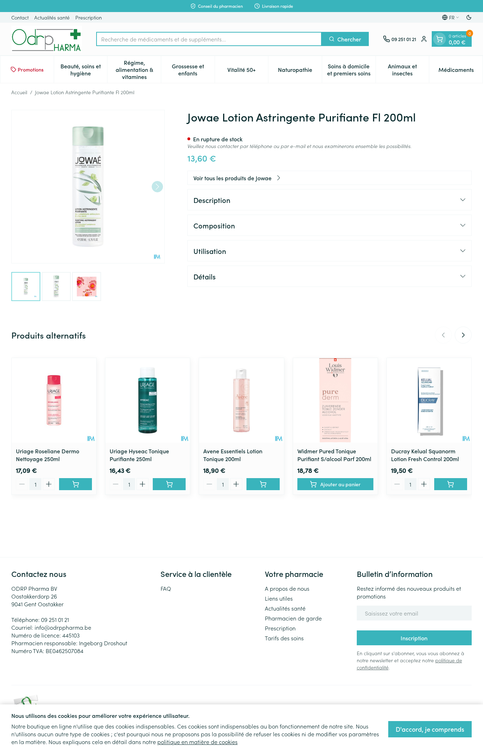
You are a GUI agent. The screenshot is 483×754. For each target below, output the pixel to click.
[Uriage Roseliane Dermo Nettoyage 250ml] (54, 400)
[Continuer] (157, 186)
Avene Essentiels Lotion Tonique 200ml (232, 455)
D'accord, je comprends (430, 729)
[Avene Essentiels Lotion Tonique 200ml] (241, 400)
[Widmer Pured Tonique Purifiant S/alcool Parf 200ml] (335, 400)
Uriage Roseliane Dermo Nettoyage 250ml (47, 455)
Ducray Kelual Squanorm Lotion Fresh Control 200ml (425, 455)
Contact (20, 17)
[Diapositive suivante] (463, 335)
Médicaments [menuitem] (460, 71)
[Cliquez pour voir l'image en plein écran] (88, 186)
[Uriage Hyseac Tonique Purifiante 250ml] (147, 400)
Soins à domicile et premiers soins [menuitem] (351, 69)
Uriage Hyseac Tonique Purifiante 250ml (139, 455)
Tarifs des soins (284, 638)
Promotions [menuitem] (30, 69)
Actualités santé (52, 17)
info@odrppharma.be (63, 627)
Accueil (19, 92)
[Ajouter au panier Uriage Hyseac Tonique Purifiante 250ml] (169, 484)
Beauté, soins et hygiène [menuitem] (83, 69)
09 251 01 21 (55, 619)
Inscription (414, 638)
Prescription (88, 17)
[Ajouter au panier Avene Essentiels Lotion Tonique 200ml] (262, 484)
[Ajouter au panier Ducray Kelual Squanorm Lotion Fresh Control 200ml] (450, 484)
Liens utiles (279, 598)
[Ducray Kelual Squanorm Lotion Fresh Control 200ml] (429, 400)
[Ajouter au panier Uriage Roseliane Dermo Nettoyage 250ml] (75, 484)
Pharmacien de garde (293, 618)
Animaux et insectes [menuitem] (408, 69)
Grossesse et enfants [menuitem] (193, 69)
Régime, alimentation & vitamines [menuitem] (138, 69)
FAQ (166, 588)
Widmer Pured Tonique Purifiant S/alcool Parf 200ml (334, 455)
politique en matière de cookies (197, 742)
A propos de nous (287, 588)
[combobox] (209, 39)
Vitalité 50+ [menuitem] (247, 71)
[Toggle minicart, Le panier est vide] (439, 39)
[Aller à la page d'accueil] (46, 39)
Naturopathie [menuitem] (300, 71)
